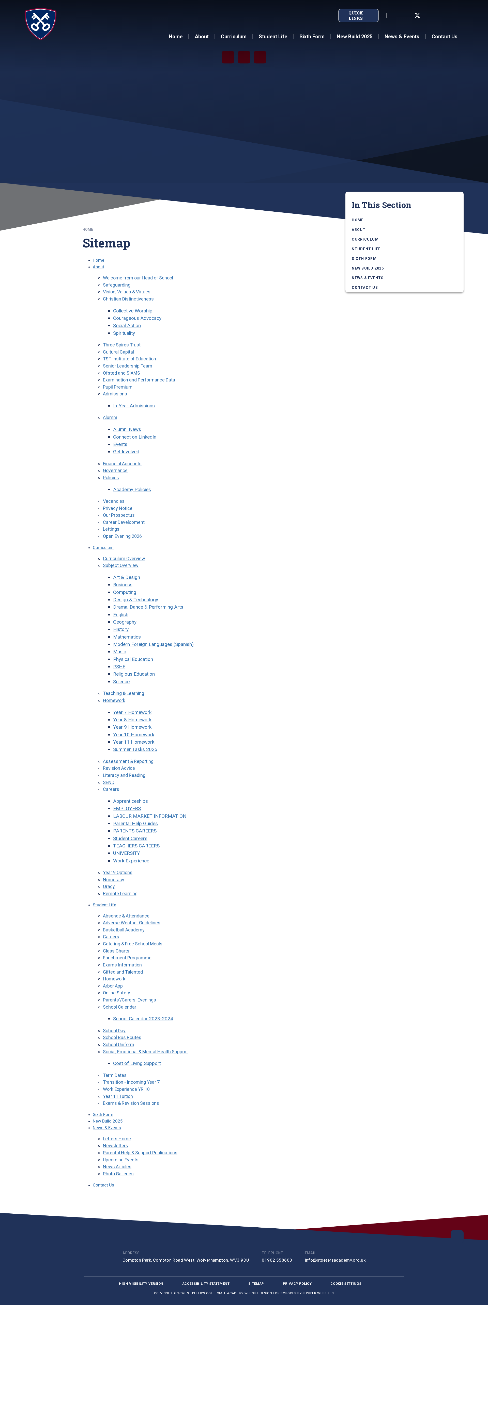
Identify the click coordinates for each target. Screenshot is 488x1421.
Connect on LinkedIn (134, 437)
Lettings (111, 529)
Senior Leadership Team (127, 366)
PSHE (119, 667)
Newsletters (115, 1145)
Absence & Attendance (126, 915)
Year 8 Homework (132, 720)
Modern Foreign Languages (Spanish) (153, 644)
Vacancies (114, 501)
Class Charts (116, 951)
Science (121, 681)
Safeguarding (116, 285)
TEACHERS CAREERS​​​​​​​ (136, 846)
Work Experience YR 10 (126, 1089)
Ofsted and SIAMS (121, 373)
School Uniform (118, 1044)
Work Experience (131, 861)
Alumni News (127, 429)
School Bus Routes (122, 1037)
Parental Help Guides (135, 823)
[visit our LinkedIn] (395, 15)
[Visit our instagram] (428, 15)
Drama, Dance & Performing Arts (148, 607)
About (98, 266)
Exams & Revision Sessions (131, 1103)
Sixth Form (103, 1114)
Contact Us (103, 1185)
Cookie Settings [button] (345, 1283)
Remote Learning (120, 893)
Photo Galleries (118, 1173)
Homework (114, 700)
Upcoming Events (121, 1159)
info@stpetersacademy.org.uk (335, 1260)
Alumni (110, 417)
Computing (124, 592)
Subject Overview (121, 565)
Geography (124, 622)
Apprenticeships (130, 801)
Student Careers (130, 838)
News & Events (107, 1127)
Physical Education (133, 659)
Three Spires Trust (122, 344)
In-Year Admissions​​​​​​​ (134, 406)
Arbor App (113, 986)
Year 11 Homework (133, 742)
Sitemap (256, 1283)
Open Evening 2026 (122, 536)
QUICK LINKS (355, 15)
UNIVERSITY (126, 853)
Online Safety (116, 992)
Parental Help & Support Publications (140, 1152)
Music (119, 652)
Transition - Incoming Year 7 (131, 1082)
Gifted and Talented (123, 972)
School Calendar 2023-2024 (143, 1019)
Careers (111, 789)
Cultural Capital (118, 352)
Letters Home (117, 1138)
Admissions (115, 393)
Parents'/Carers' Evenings (129, 999)
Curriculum (103, 547)
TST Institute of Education (129, 358)
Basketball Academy (124, 929)
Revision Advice (119, 768)
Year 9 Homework (132, 727)
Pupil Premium (117, 387)
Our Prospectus (119, 515)
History (121, 629)
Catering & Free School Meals (132, 943)
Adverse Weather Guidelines (131, 922)
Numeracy (113, 879)
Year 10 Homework (133, 735)
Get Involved (126, 452)
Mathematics (127, 637)
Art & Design (126, 577)
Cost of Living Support (137, 1063)
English (120, 614)
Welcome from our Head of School (138, 277)
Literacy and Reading (124, 775)
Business (122, 585)
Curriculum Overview (124, 558)
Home (88, 229)
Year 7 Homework (132, 712)
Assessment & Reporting (128, 761)
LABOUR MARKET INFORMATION (149, 816)
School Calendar (119, 1007)
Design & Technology (135, 600)
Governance (115, 470)
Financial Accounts (122, 463)
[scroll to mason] (457, 1236)
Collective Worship (132, 311)
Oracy (109, 886)
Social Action (127, 325)
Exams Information (122, 964)
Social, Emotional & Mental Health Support (145, 1051)
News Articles (117, 1166)
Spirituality (124, 333)
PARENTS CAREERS (135, 831)
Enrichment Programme (127, 957)
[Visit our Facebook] (406, 15)
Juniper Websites (318, 1293)
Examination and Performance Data (139, 379)
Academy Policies (132, 489)
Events (120, 444)
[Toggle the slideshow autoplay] (228, 57)
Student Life (104, 904)
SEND (108, 782)
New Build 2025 (108, 1121)
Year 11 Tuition (118, 1096)
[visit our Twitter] (417, 15)
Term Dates (115, 1075)
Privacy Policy (297, 1283)
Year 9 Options (117, 872)
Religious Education (134, 674)
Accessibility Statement (206, 1283)
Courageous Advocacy (137, 318)
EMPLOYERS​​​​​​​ (127, 808)
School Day (114, 1030)
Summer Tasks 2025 (135, 749)
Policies (111, 477)
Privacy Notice (117, 508)
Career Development (124, 522)
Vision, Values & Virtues (126, 291)
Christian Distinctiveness (128, 299)
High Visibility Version (141, 1283)
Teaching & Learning (123, 693)
